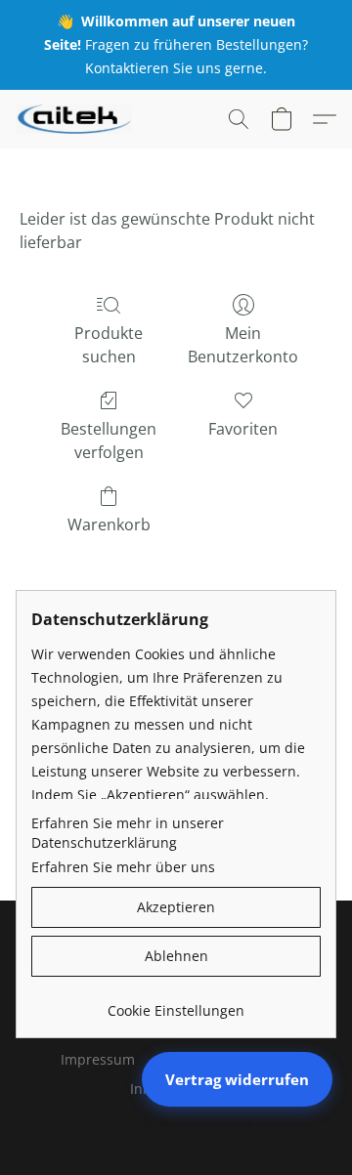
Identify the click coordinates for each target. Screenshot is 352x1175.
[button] (77, 119)
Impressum (98, 1059)
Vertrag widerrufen (237, 1079)
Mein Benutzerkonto (243, 344)
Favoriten (243, 429)
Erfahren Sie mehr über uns (123, 867)
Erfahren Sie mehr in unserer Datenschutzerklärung (127, 833)
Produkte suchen (108, 344)
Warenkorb (109, 524)
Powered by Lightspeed (176, 1122)
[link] (176, 1004)
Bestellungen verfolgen (108, 440)
